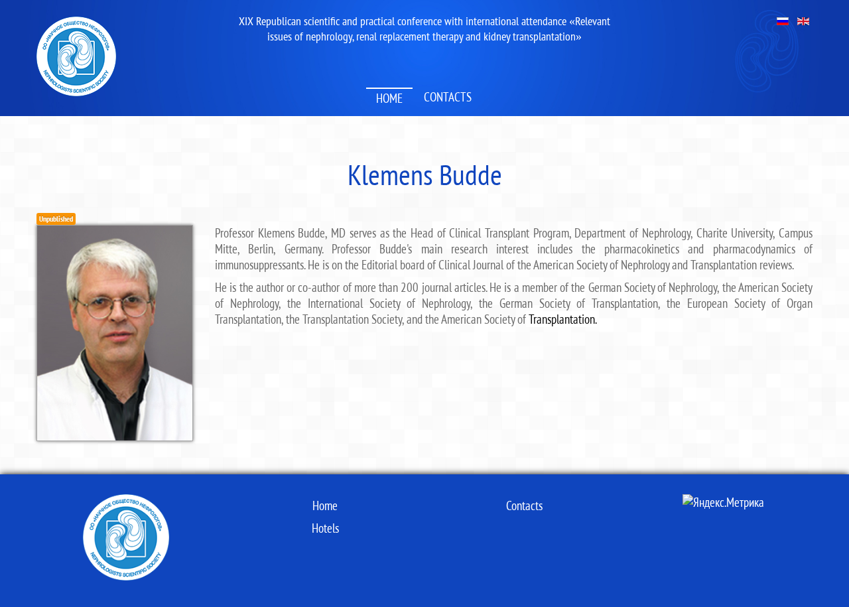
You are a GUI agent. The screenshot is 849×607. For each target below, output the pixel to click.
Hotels (325, 528)
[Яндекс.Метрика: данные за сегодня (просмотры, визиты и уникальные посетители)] (723, 502)
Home (389, 98)
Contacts (448, 97)
